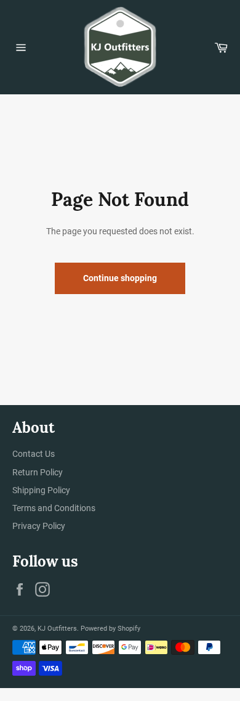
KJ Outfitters (57, 629)
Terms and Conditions (53, 508)
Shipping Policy (41, 490)
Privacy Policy (38, 526)
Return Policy (37, 472)
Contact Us (33, 454)
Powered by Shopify (110, 629)
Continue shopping (120, 278)
